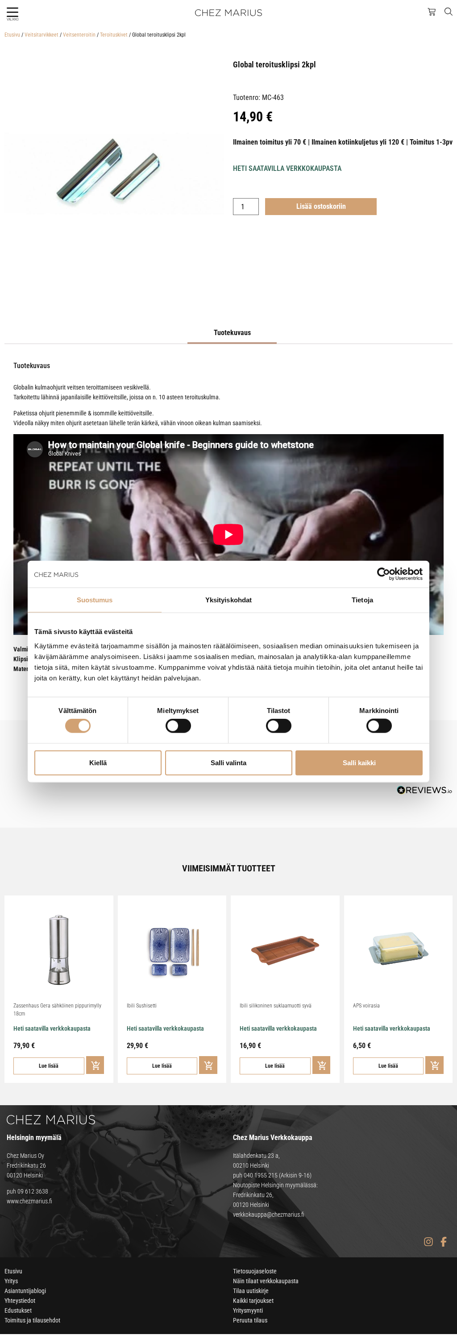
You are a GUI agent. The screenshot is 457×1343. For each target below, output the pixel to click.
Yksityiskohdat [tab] (228, 600)
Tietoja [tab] (362, 600)
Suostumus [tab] (95, 600)
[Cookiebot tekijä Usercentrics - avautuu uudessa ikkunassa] (384, 574)
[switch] (178, 726)
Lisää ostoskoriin (321, 206)
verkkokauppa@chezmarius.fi (268, 1214)
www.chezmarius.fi (29, 1201)
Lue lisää (48, 1066)
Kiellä (98, 762)
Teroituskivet (114, 35)
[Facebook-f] (443, 1241)
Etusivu (12, 35)
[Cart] (432, 12)
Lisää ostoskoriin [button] (95, 1065)
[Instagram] (428, 1241)
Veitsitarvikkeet (41, 35)
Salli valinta (228, 762)
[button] (12, 12)
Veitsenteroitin (79, 35)
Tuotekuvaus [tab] (232, 332)
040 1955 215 (261, 1175)
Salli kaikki (359, 762)
